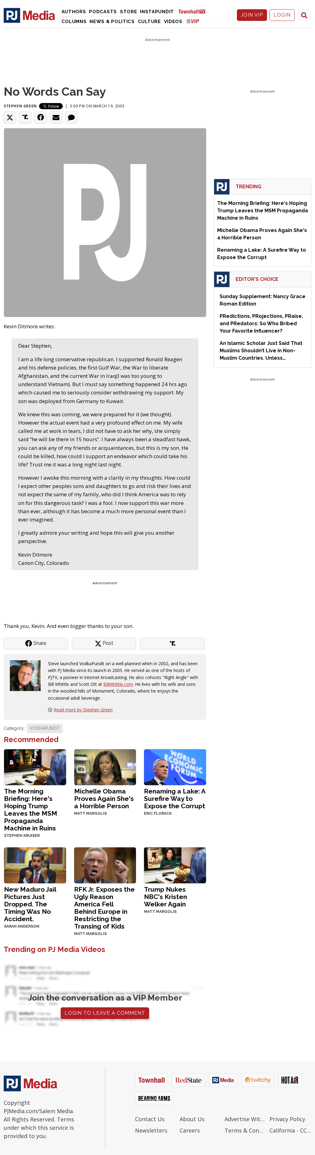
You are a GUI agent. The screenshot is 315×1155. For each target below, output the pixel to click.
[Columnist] (28, 675)
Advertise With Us (245, 1119)
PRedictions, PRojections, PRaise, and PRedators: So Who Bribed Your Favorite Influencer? (261, 323)
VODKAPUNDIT (45, 728)
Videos (173, 21)
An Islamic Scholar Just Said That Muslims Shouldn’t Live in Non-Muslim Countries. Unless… (261, 350)
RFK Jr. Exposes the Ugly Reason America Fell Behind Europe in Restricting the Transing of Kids (104, 907)
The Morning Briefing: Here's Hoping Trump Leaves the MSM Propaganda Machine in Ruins (30, 809)
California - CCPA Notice (290, 1130)
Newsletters (151, 1130)
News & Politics (112, 21)
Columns (74, 21)
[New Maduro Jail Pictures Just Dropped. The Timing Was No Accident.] (35, 864)
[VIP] (193, 21)
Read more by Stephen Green (83, 710)
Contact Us (150, 1119)
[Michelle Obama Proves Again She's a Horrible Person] (105, 766)
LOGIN (282, 15)
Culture (149, 21)
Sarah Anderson (21, 926)
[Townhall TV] (194, 11)
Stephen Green (20, 106)
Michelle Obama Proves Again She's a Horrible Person (104, 798)
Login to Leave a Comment (105, 1013)
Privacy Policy (287, 1119)
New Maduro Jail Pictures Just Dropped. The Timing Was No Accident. (30, 904)
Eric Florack (158, 813)
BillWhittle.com (118, 684)
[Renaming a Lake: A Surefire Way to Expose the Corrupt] (175, 766)
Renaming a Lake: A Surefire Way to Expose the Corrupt (174, 798)
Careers (190, 1130)
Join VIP (252, 15)
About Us (192, 1119)
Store (128, 11)
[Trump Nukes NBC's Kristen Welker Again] (175, 864)
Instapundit (157, 11)
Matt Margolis (90, 813)
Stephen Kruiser (22, 835)
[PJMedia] (29, 15)
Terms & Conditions (245, 1130)
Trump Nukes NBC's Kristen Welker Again (165, 896)
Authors (74, 11)
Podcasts (103, 11)
